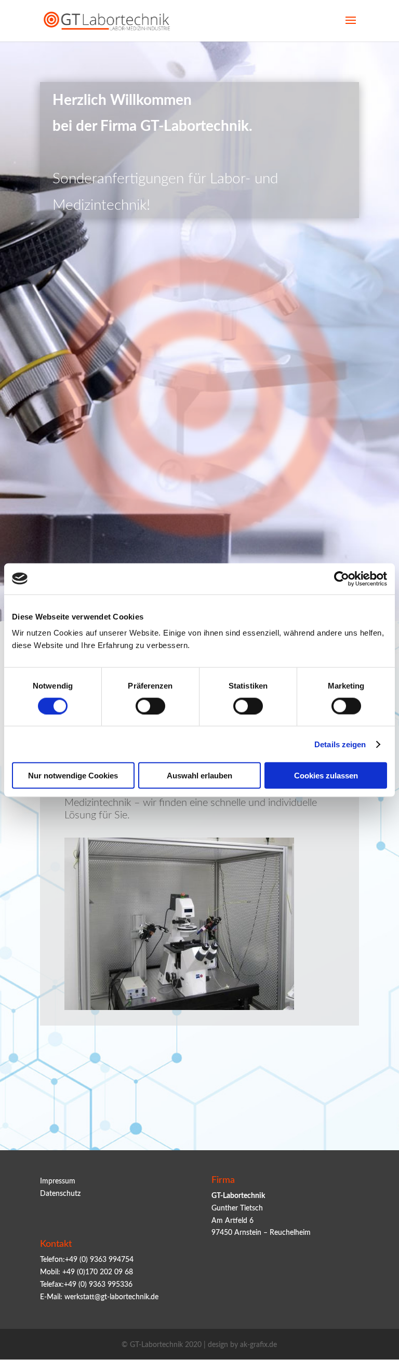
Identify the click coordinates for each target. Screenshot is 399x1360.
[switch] (150, 705)
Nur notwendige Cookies (73, 775)
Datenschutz (60, 1193)
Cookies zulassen (326, 775)
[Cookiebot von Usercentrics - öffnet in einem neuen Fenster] (341, 578)
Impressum (57, 1181)
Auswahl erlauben (199, 775)
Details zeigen (340, 743)
